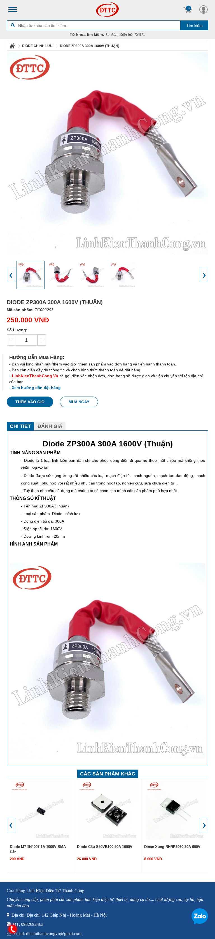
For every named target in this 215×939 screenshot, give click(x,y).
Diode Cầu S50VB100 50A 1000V (104, 847)
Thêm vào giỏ (30, 402)
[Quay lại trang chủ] (12, 46)
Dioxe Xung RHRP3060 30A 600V (172, 847)
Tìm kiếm (194, 25)
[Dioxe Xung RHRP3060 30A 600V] (175, 810)
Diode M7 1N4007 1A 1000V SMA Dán (38, 849)
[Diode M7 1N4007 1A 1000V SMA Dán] (40, 810)
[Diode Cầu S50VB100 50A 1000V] (107, 810)
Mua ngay (79, 402)
